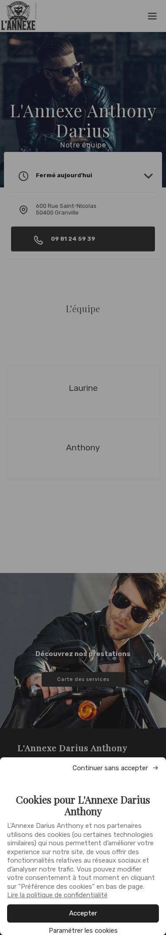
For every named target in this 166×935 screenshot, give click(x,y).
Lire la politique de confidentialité (57, 895)
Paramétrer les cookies (83, 931)
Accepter (83, 913)
